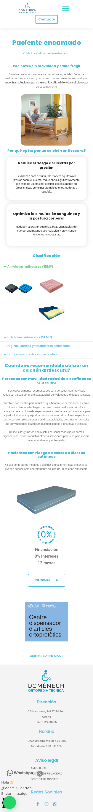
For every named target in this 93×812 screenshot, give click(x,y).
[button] (46, 266)
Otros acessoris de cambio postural (32, 354)
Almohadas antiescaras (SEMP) (30, 266)
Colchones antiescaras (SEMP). (30, 337)
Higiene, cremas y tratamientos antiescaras (39, 346)
